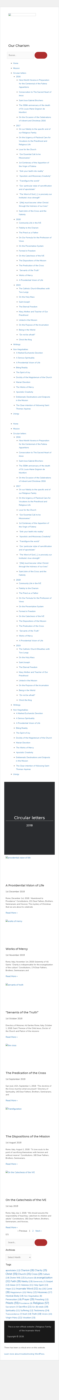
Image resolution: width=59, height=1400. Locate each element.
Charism (27, 1270)
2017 (18, 125)
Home (15, 63)
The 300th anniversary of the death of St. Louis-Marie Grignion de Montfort (34, 109)
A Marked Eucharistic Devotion (29, 353)
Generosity (39, 1281)
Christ (11, 1274)
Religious (41, 1303)
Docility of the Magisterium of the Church (34, 377)
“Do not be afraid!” (27, 334)
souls (43, 1306)
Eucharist (30, 1277)
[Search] (41, 55)
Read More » (12, 912)
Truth (36, 1313)
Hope (10, 1288)
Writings (16, 344)
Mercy (32, 1292)
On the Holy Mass (27, 297)
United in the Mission (28, 320)
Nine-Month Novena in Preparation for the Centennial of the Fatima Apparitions (34, 83)
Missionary (44, 1292)
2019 (18, 285)
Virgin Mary (14, 1317)
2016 (18, 76)
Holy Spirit (41, 1285)
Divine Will (17, 1277)
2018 (18, 219)
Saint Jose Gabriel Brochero (31, 100)
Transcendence (14, 1314)
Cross (37, 1274)
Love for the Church (27, 149)
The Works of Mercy (25, 387)
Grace (15, 1285)
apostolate (13, 1270)
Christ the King (25, 339)
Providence (26, 1303)
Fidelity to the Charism (28, 228)
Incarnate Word (27, 1288)
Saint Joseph (24, 302)
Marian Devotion (23, 382)
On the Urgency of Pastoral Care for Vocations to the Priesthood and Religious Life (35, 141)
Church (24, 1274)
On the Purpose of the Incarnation (34, 325)
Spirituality (13, 1310)
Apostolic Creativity (24, 392)
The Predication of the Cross (31, 265)
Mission (16, 68)
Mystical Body (14, 1295)
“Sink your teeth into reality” (31, 171)
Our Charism (19, 46)
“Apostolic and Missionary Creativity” (35, 176)
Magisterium (18, 1292)
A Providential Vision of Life (31, 280)
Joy (42, 1288)
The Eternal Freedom (28, 306)
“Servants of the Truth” (29, 270)
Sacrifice (25, 1306)
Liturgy (16, 413)
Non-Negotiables (20, 349)
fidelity (27, 1281)
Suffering (26, 1310)
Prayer (28, 1299)
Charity (41, 1270)
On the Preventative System (31, 246)
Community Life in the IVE (30, 223)
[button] (29, 420)
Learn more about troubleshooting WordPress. (24, 1354)
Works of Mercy (26, 275)
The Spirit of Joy (23, 372)
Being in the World (27, 330)
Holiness (27, 1285)
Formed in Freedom (27, 251)
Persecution (14, 1299)
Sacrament (12, 1307)
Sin (35, 1307)
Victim (47, 1314)
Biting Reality (22, 367)
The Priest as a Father (28, 232)
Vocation (29, 1317)
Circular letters (19, 73)
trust (27, 1313)
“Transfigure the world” (29, 181)
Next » (38, 1231)
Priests (12, 1303)
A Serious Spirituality (25, 358)
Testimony (41, 1310)
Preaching (42, 1299)
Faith (16, 1281)
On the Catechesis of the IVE (31, 255)
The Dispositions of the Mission (32, 260)
